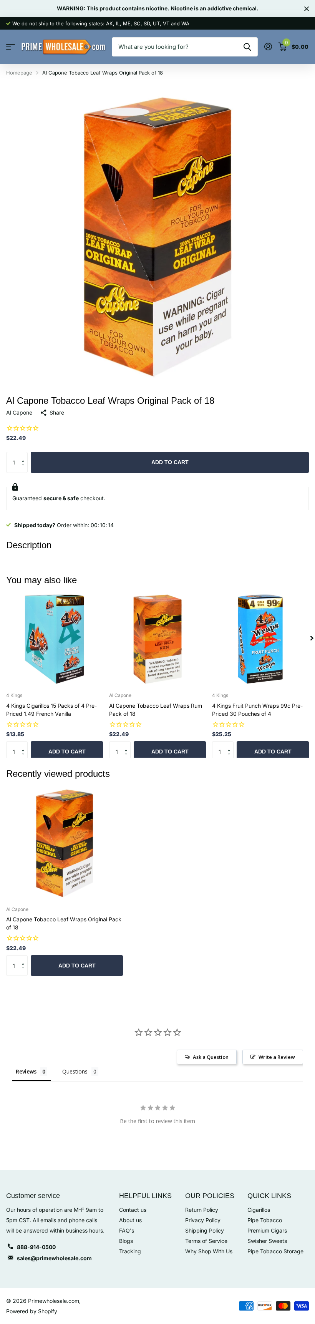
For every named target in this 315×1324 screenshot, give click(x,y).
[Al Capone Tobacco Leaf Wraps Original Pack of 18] (64, 842)
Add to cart (170, 462)
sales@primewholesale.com (54, 1258)
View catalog (10, 47)
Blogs (126, 1241)
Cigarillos (258, 1209)
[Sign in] (268, 46)
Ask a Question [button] (211, 1057)
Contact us (132, 1209)
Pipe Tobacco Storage (275, 1251)
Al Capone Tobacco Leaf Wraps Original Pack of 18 (63, 923)
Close (306, 8)
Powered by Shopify (31, 1311)
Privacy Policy (202, 1220)
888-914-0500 (36, 1247)
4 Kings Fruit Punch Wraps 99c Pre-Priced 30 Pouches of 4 (257, 709)
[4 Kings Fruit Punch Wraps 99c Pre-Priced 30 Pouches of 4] (260, 638)
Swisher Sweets (267, 1241)
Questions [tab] (75, 1071)
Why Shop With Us (208, 1251)
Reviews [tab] (26, 1071)
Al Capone (19, 412)
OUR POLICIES (209, 1196)
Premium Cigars (267, 1230)
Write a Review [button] (277, 1057)
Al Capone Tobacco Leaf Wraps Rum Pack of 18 (155, 709)
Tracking (130, 1251)
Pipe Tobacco (264, 1220)
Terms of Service (206, 1241)
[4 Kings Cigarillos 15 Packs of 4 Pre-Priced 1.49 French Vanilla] (54, 638)
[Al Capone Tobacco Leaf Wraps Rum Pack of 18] (157, 638)
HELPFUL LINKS (145, 1196)
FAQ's (126, 1230)
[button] (25, 455)
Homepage (19, 73)
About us (130, 1220)
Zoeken (247, 46)
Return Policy (201, 1209)
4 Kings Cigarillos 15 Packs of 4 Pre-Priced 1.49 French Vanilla (51, 709)
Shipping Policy (204, 1230)
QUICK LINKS (269, 1196)
